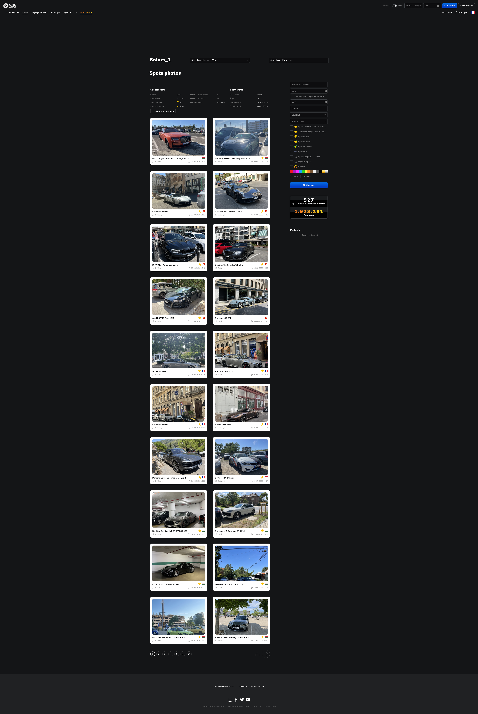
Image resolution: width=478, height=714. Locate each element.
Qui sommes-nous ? (224, 686)
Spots (400, 6)
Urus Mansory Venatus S (238, 158)
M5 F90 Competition (168, 265)
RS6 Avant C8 (226, 371)
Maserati (219, 584)
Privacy (257, 707)
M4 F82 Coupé (227, 478)
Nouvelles (387, 6)
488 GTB (163, 211)
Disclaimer (271, 707)
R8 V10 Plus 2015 (166, 318)
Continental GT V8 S (233, 265)
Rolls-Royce (158, 158)
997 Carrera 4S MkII (170, 584)
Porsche (219, 211)
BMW (155, 265)
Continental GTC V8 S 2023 (174, 531)
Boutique (55, 12)
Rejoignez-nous (40, 12)
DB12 (231, 424)
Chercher (451, 5)
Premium (87, 12)
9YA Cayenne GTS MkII (234, 531)
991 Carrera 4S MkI (232, 211)
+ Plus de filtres (466, 5)
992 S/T (227, 318)
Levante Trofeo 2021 (234, 584)
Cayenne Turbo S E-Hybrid (173, 478)
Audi (154, 318)
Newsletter (257, 686)
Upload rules (70, 12)
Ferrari (155, 211)
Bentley (219, 265)
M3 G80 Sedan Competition (171, 637)
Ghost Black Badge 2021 (177, 158)
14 (189, 654)
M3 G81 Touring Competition (235, 637)
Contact (242, 686)
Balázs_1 (159, 162)
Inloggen (463, 12)
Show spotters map (164, 111)
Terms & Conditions (238, 707)
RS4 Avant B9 (164, 371)
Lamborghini (221, 158)
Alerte (448, 12)
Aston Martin (221, 424)
